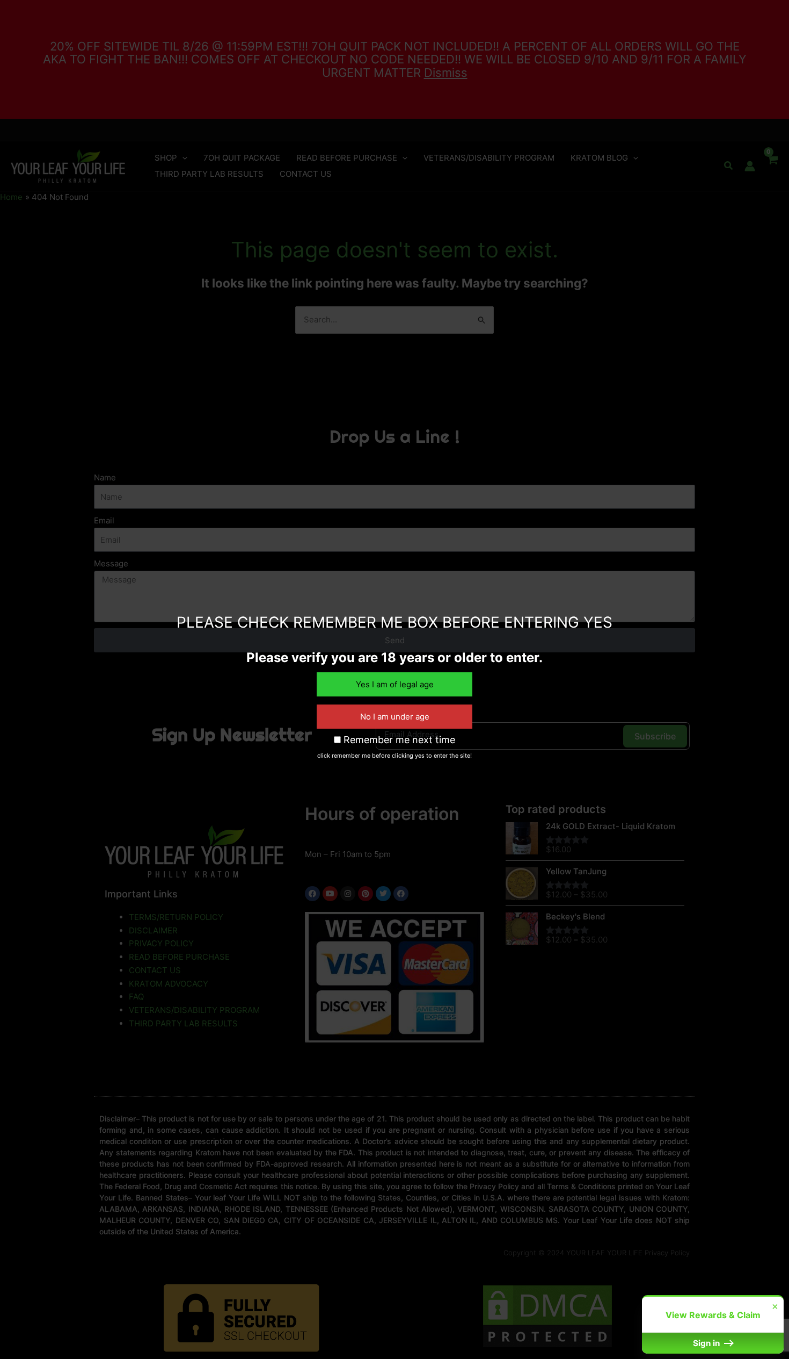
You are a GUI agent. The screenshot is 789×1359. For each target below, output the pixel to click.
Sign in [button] (707, 1343)
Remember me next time (398, 739)
